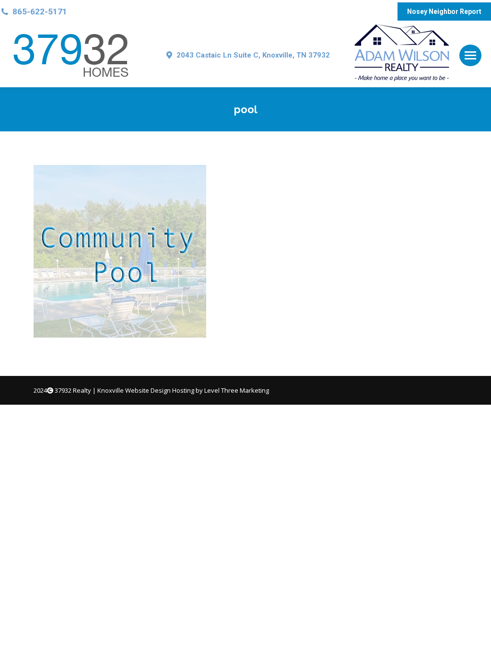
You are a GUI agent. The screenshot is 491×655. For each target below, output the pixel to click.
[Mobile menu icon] (470, 55)
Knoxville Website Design (134, 390)
